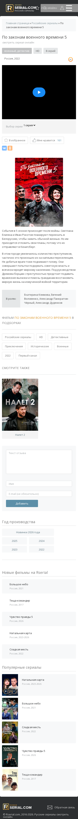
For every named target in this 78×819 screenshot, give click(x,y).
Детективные (59, 337)
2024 (41, 541)
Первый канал (28, 355)
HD (41, 337)
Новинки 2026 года (28, 532)
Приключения (14, 346)
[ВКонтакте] (4, 148)
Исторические (40, 346)
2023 (14, 549)
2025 (14, 541)
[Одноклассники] (10, 148)
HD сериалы (23, 8)
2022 (8, 355)
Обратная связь (64, 807)
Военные (63, 346)
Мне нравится (49, 140)
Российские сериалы (18, 337)
